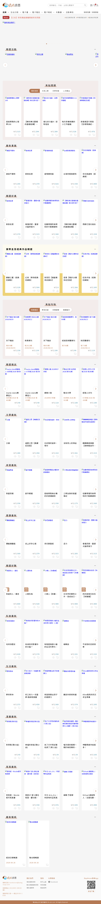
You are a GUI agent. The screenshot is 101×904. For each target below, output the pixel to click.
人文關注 (66, 91)
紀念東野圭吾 (70, 17)
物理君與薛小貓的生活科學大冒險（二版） (51, 647)
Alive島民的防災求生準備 (89, 695)
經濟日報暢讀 (11, 857)
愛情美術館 (49, 174)
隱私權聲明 (30, 888)
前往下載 (91, 891)
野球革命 (10, 694)
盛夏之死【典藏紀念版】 (31, 444)
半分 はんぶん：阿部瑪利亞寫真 (51, 796)
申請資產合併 (82, 17)
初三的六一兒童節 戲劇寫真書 (31, 695)
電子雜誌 (36, 12)
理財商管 (34, 91)
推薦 (5, 12)
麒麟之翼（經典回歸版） (12, 278)
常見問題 (43, 885)
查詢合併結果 (93, 17)
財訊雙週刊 (85, 340)
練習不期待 (10, 174)
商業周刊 (28, 340)
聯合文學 (67, 392)
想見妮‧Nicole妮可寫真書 (12, 796)
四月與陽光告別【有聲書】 (89, 595)
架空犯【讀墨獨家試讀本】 (51, 278)
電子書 (25, 12)
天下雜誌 (10, 340)
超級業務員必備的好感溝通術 (51, 494)
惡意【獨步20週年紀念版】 (70, 278)
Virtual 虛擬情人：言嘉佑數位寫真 (89, 797)
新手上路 (43, 882)
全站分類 (14, 12)
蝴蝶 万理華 (68, 795)
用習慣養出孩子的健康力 (51, 695)
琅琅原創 (95, 12)
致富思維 (10, 493)
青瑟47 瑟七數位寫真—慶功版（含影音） (32, 797)
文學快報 (55, 91)
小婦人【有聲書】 (51, 594)
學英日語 (45, 310)
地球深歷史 (10, 644)
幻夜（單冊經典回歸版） (31, 278)
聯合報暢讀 (34, 857)
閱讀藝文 (66, 310)
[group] (50, 33)
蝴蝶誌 (66, 644)
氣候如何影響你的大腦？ (31, 645)
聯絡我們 (43, 888)
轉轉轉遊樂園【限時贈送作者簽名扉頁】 (89, 445)
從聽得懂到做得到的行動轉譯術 (51, 225)
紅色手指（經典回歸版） (89, 278)
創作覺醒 (29, 493)
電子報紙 (48, 12)
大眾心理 (45, 91)
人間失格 (29, 594)
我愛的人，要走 (12, 594)
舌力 (65, 543)
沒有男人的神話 (70, 443)
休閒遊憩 (55, 310)
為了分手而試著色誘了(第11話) (51, 746)
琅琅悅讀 (87, 12)
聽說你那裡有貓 (70, 694)
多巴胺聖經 (49, 543)
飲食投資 (29, 174)
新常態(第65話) (12, 744)
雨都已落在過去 (89, 224)
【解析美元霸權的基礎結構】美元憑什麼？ (31, 124)
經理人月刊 (87, 392)
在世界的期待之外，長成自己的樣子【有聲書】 (70, 596)
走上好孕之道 (30, 543)
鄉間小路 (48, 392)
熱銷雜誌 (34, 310)
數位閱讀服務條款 (32, 885)
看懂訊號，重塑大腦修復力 (31, 225)
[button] (5, 65)
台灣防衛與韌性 (70, 174)
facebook (54, 882)
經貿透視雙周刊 (68, 340)
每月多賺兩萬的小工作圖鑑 (68, 122)
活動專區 (70, 12)
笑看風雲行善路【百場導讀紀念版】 (87, 124)
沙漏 (8, 443)
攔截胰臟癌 (10, 543)
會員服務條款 (31, 882)
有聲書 (59, 12)
